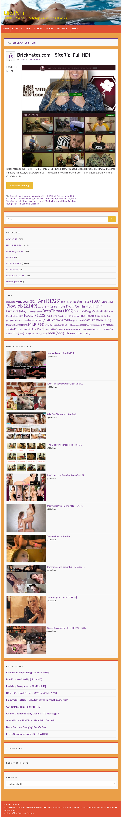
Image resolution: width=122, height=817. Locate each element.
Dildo (79, 311)
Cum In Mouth (89, 306)
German (78, 316)
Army (18, 196)
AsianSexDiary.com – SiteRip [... (62, 414)
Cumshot (39, 198)
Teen (55, 333)
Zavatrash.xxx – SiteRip (58, 536)
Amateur (27, 301)
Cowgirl (43, 307)
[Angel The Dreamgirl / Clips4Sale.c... (65, 383)
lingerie (76, 320)
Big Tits (89, 301)
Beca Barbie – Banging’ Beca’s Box (26, 727)
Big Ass (68, 301)
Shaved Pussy (95, 329)
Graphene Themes (26, 813)
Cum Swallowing (25, 198)
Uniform (35, 203)
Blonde (108, 302)
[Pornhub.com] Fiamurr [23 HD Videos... (66, 566)
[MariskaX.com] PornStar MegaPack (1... (66, 475)
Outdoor (24, 329)
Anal (12, 196)
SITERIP (109, 329)
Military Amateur (68, 201)
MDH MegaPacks (14, 251)
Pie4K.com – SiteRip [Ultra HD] (24, 679)
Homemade (19, 320)
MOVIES (49, 28)
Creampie (11, 198)
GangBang (64, 316)
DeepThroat (63, 198)
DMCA (75, 28)
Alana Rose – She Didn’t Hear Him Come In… (31, 720)
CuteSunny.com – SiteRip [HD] (23, 706)
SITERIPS (25, 28)
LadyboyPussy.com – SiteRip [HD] (26, 686)
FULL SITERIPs (34, 60)
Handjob (94, 315)
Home (6, 28)
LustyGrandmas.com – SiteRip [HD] (27, 733)
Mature (12, 325)
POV (37, 329)
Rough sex (11, 203)
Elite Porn (14, 13)
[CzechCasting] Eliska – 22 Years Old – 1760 (31, 692)
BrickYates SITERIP (41, 196)
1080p (10, 302)
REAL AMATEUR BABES (73, 329)
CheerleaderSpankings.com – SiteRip (28, 672)
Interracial (39, 201)
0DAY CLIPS (12, 239)
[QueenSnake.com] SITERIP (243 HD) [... (66, 628)
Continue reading (19, 185)
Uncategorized (13, 281)
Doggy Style (95, 311)
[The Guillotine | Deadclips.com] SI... (64, 444)
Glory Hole (27, 201)
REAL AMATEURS (15, 275)
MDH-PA (38, 28)
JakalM (23, 60)
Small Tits (15, 333)
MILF (36, 324)
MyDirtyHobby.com (74, 325)
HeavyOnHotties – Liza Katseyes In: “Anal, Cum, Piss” (37, 699)
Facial (18, 201)
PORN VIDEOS (13, 263)
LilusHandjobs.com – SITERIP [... (62, 597)
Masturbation (52, 201)
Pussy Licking (53, 329)
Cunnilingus (50, 198)
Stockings (41, 334)
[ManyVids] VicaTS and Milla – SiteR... (65, 505)
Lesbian (60, 320)
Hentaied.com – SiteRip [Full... (61, 353)
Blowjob (26, 196)
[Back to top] (115, 810)
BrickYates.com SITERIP (63, 196)
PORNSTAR (12, 269)
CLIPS (15, 28)
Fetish (52, 316)
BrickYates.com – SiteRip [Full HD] (53, 55)
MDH (23, 325)
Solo (29, 333)
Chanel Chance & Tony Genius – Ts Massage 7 (32, 713)
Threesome (24, 203)
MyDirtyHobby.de (95, 325)
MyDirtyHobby (54, 325)
